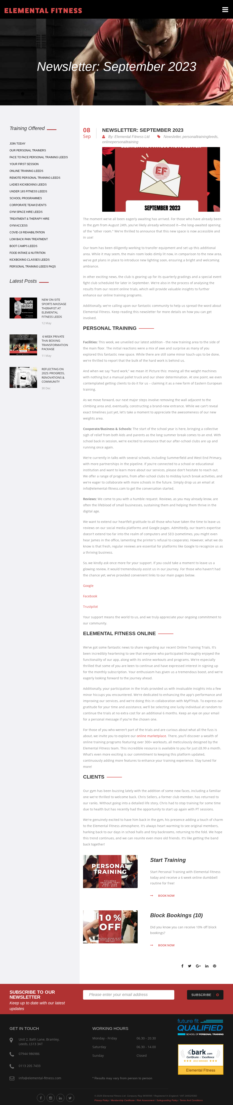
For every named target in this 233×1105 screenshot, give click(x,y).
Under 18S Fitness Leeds (28, 191)
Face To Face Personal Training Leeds (39, 157)
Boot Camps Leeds (23, 246)
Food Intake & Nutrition (28, 253)
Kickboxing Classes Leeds (30, 259)
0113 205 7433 (30, 1066)
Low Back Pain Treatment (29, 239)
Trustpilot (90, 606)
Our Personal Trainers (28, 150)
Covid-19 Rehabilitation (27, 232)
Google (88, 585)
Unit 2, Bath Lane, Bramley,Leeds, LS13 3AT (39, 1041)
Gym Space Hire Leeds (26, 212)
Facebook (90, 596)
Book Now (166, 896)
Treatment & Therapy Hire (29, 218)
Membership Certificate (123, 1100)
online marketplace (151, 736)
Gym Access (19, 225)
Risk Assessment (145, 1100)
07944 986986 (29, 1054)
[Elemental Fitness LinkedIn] (60, 1098)
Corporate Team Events (28, 205)
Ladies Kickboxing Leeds (28, 184)
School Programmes (26, 198)
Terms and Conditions (191, 1100)
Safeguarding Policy (167, 1100)
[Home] (41, 10)
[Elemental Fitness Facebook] (41, 1098)
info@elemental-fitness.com (40, 1078)
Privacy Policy (101, 1100)
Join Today (17, 143)
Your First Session (24, 164)
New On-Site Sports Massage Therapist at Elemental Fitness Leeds (54, 308)
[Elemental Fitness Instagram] (51, 1098)
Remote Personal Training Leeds (35, 177)
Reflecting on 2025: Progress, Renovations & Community (53, 375)
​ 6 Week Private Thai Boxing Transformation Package (55, 342)
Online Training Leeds (26, 171)
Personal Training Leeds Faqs (33, 266)
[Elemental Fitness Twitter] (70, 1098)
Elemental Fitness (200, 1070)
